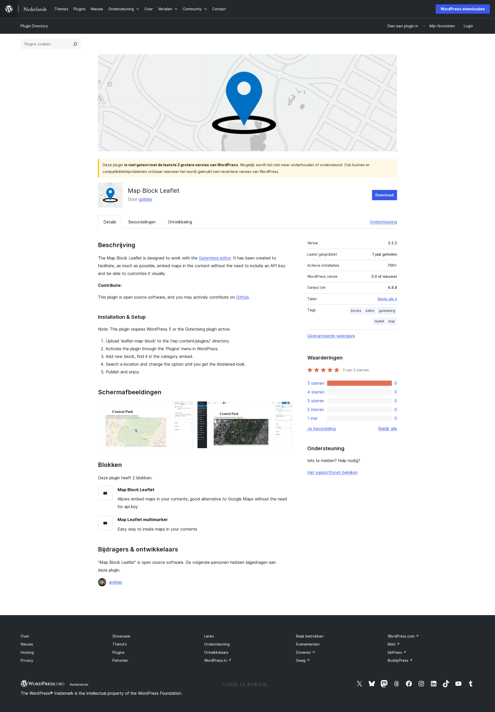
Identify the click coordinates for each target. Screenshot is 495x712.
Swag (303, 660)
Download (384, 195)
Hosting (27, 652)
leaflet (379, 321)
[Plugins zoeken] (75, 44)
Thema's (119, 644)
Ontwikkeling (180, 221)
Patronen (120, 660)
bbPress (397, 652)
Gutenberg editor (215, 258)
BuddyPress (400, 660)
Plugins (118, 652)
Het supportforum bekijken (332, 472)
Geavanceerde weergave (331, 335)
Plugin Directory (34, 26)
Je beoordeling (321, 428)
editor (370, 311)
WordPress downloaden (463, 9)
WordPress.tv (218, 660)
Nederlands (79, 684)
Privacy (27, 660)
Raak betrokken (310, 636)
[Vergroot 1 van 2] (186, 408)
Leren (209, 636)
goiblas (145, 199)
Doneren (305, 652)
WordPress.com (403, 636)
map (391, 321)
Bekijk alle (387, 428)
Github (242, 297)
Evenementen (308, 644)
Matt (394, 644)
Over (25, 636)
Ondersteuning (383, 221)
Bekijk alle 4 (387, 299)
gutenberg (387, 311)
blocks (356, 311)
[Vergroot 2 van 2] (285, 408)
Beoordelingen (142, 221)
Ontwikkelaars (216, 652)
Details (109, 221)
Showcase (121, 636)
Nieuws (27, 644)
